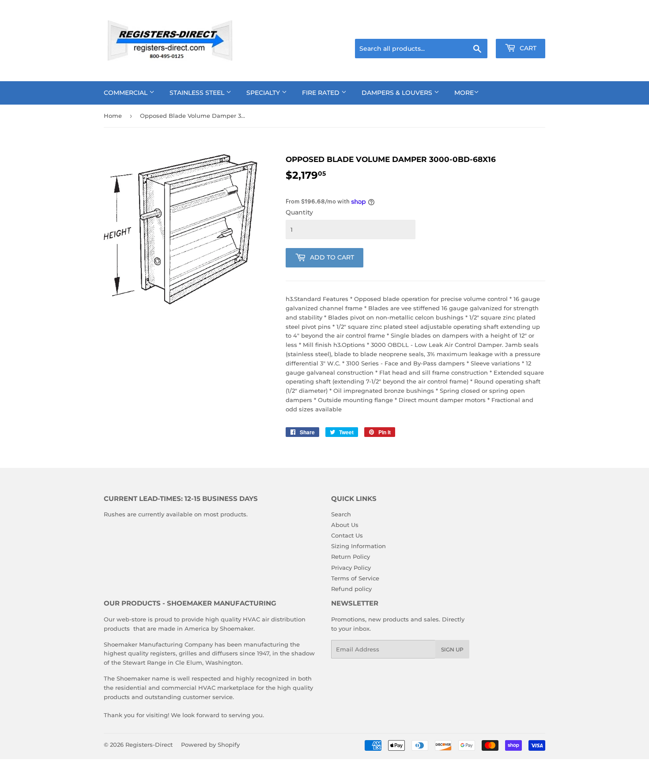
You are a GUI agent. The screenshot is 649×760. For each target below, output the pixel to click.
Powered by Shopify (210, 744)
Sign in (475, 28)
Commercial (126, 93)
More (464, 93)
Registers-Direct (149, 744)
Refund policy (351, 588)
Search (341, 514)
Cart (527, 48)
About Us (344, 524)
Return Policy (350, 556)
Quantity (299, 212)
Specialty (264, 93)
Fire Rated (321, 93)
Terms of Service (355, 578)
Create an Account (521, 28)
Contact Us (347, 535)
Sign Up (452, 649)
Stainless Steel (198, 93)
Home (113, 115)
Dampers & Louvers (398, 93)
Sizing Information (358, 545)
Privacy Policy (351, 567)
